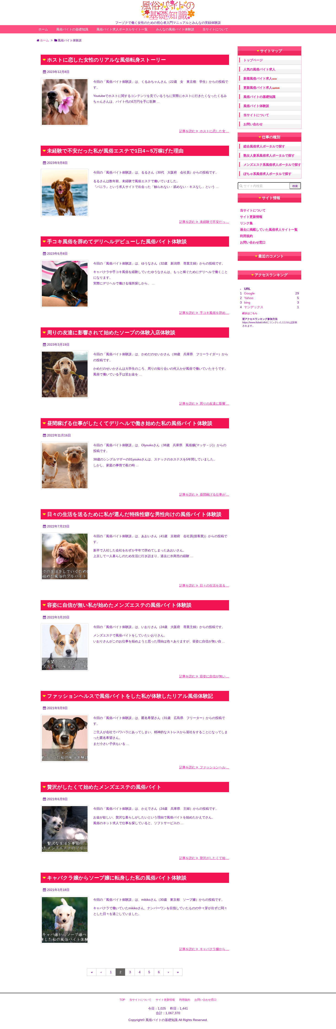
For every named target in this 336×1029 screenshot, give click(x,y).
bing (247, 302)
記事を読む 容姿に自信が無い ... (204, 676)
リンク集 (246, 223)
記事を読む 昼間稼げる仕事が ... (204, 494)
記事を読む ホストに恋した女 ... (204, 131)
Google (249, 293)
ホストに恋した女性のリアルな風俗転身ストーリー (106, 60)
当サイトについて (215, 29)
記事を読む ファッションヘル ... (204, 767)
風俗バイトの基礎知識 (72, 29)
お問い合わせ (253, 124)
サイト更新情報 (251, 217)
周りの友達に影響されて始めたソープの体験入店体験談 (111, 332)
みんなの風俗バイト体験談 (175, 29)
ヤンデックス (253, 307)
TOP (122, 999)
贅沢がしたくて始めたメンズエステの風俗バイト (104, 787)
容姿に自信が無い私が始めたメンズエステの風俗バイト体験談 (119, 605)
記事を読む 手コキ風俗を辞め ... (204, 313)
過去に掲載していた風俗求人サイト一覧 (269, 229)
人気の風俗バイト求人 (259, 69)
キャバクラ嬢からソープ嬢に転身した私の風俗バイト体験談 (117, 878)
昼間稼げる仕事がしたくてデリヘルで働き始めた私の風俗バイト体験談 (129, 423)
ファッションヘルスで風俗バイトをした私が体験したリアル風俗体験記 (130, 696)
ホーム (43, 29)
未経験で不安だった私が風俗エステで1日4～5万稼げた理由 (115, 151)
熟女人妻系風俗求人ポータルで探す (269, 155)
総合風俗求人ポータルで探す (264, 146)
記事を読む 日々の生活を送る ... (204, 585)
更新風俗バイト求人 (261, 87)
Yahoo (248, 298)
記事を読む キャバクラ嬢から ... (204, 949)
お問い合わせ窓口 (253, 242)
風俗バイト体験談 (256, 105)
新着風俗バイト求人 (260, 78)
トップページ (253, 60)
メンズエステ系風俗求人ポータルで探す (272, 164)
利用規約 (246, 236)
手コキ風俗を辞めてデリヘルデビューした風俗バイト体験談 (117, 241)
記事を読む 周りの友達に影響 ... (204, 403)
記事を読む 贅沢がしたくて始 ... (204, 858)
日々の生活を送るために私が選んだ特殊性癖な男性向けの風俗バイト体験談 (134, 514)
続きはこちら (249, 313)
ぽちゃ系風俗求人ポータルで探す (267, 173)
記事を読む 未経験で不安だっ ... (204, 222)
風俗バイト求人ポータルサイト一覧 (122, 29)
